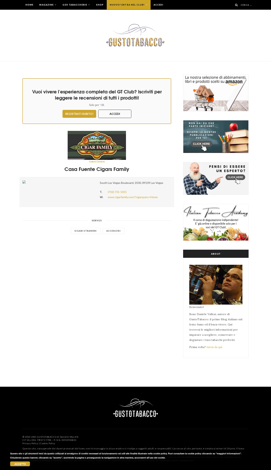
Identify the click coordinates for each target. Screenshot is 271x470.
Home (29, 4)
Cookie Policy (47, 443)
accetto (20, 463)
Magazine (46, 4)
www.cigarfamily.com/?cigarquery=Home (133, 197)
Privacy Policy (30, 443)
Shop (100, 4)
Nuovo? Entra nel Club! (127, 4)
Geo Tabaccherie (75, 4)
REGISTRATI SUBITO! (79, 113)
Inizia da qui (214, 347)
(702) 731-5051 (117, 192)
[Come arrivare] (58, 181)
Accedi (158, 4)
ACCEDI (115, 113)
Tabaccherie (97, 161)
